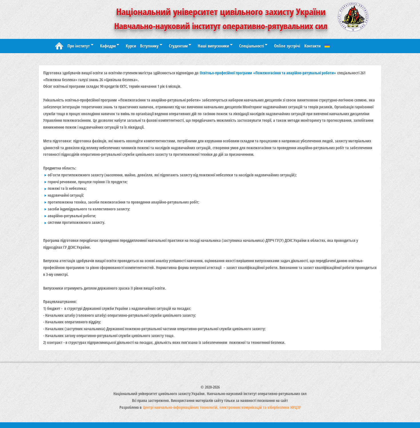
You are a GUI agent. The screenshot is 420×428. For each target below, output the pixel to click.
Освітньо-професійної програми (268, 72)
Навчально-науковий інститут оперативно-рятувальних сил (220, 26)
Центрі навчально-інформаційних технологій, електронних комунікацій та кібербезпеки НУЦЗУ (222, 407)
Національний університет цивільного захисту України (221, 11)
